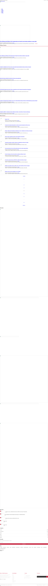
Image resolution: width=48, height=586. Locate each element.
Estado (2, 12)
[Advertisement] (24, 19)
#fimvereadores (17, 547)
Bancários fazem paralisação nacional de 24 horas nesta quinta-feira (10, 78)
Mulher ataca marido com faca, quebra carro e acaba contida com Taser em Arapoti (17, 165)
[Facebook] (44, 0)
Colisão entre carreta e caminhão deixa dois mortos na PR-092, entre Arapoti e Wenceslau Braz (16, 511)
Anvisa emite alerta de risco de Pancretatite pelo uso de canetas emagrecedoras (16, 148)
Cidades (2, 10)
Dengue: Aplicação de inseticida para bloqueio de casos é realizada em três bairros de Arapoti (18, 130)
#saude (30, 547)
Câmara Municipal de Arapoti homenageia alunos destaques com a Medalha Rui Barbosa (15, 514)
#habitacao (22, 547)
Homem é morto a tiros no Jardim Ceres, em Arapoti (12, 171)
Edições (18, 120)
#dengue (8, 547)
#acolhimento (38, 547)
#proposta (35, 547)
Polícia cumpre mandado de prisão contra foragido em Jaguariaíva (14, 136)
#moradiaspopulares (26, 547)
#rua (41, 547)
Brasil (2, 9)
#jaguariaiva (4, 547)
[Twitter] (45, 0)
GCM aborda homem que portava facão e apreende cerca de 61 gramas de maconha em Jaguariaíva (15, 89)
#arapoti (1, 547)
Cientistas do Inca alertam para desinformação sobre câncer (12, 518)
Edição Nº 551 (7, 119)
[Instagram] (46, 0)
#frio (10, 547)
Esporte (2, 11)
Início (13, 574)
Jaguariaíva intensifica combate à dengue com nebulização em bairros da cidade (16, 142)
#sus (32, 547)
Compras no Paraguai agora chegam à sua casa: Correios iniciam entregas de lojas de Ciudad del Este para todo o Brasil (18, 100)
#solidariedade (44, 547)
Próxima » (24, 205)
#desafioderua (13, 547)
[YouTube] (47, 0)
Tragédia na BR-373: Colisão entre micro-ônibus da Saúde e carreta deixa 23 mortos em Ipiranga (15, 111)
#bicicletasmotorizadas (2, 548)
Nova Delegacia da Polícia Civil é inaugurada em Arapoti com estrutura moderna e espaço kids (18, 41)
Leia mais (36, 43)
